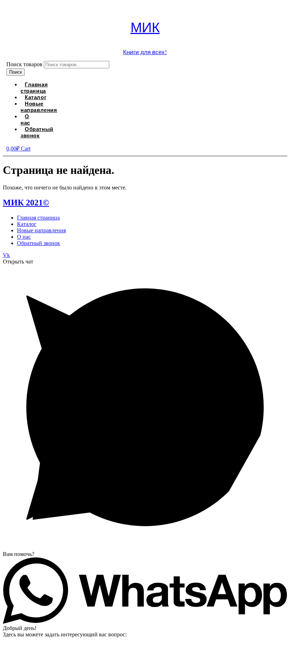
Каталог (26, 224)
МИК (145, 27)
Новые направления (39, 107)
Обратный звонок (37, 132)
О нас (25, 119)
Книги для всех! (145, 52)
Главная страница (34, 87)
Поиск (15, 72)
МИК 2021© (26, 202)
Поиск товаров (24, 64)
